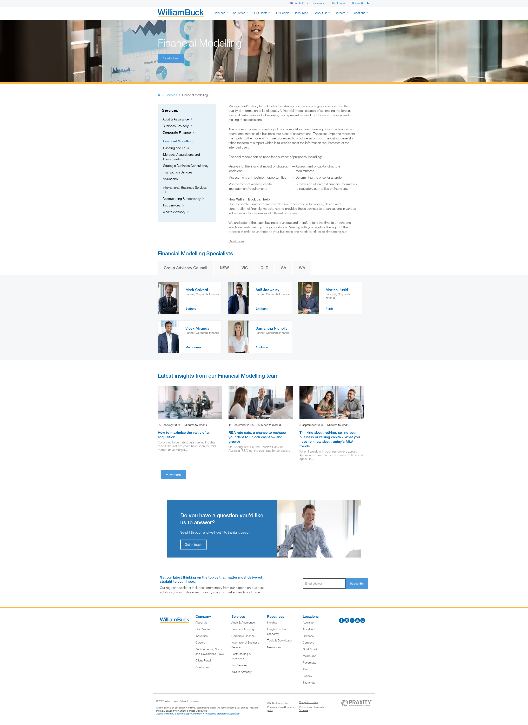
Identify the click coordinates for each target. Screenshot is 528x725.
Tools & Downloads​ (279, 640)
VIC (245, 267)
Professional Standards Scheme (311, 708)
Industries (202, 636)
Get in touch (193, 544)
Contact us (358, 3)
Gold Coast (310, 649)
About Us (201, 622)
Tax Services (171, 205)
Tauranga (309, 682)
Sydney (307, 676)
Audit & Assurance (176, 119)
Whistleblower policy (278, 703)
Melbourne (309, 656)
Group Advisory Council (185, 267)
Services (171, 95)
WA (302, 267)
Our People (203, 629)
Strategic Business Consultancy (185, 165)
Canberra (308, 642)
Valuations (170, 179)
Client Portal (338, 3)
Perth (306, 669)
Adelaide (308, 622)
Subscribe (357, 583)
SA (283, 267)
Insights (272, 622)
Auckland (309, 629)
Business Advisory (176, 126)
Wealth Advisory (174, 212)
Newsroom (319, 3)
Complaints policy (308, 702)
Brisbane (308, 636)
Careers (200, 642)
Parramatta (309, 662)
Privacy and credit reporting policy (281, 708)
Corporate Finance (177, 132)
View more (173, 474)
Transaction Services (177, 172)
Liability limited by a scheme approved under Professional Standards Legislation (197, 713)
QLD (264, 267)
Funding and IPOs (176, 148)
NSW (224, 267)
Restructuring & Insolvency (181, 198)
